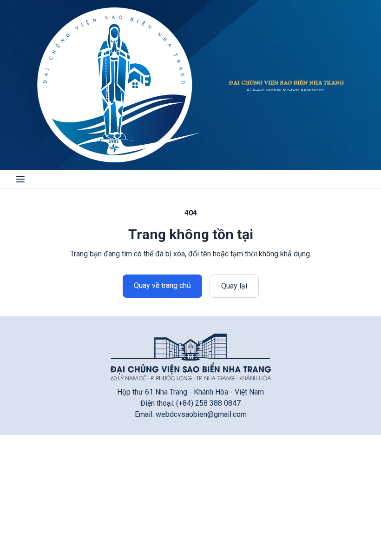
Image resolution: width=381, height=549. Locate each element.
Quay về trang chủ (162, 285)
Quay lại (234, 285)
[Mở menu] (20, 179)
